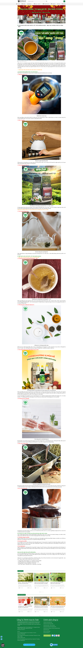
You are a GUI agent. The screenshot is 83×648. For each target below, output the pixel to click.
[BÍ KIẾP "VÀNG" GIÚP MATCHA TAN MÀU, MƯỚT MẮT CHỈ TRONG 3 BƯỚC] (41, 577)
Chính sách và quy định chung (47, 622)
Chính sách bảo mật (46, 629)
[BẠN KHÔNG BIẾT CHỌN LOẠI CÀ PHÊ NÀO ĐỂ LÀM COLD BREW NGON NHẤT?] (57, 577)
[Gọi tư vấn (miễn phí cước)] (1, 639)
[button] (36, 1)
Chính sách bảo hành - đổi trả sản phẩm (49, 625)
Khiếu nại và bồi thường (46, 631)
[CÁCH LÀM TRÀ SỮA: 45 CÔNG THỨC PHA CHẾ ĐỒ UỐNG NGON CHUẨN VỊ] (57, 601)
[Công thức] (3, 645)
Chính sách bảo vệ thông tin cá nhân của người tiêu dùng (51, 628)
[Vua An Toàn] (22, 1)
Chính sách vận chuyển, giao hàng (48, 623)
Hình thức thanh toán (46, 632)
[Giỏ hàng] (64, 1)
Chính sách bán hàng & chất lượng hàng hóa (49, 626)
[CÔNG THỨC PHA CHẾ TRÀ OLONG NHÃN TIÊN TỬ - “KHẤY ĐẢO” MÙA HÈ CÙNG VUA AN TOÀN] (41, 601)
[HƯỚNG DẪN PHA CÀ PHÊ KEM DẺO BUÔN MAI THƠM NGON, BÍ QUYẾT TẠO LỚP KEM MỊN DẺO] (25, 601)
